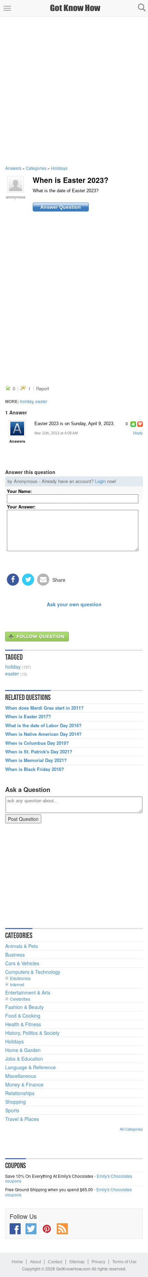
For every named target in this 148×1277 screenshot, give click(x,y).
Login (100, 481)
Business (15, 954)
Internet (17, 984)
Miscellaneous (20, 1075)
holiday (26, 401)
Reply (138, 433)
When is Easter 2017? (28, 716)
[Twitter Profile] (30, 1228)
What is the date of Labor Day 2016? (43, 725)
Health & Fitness (23, 1024)
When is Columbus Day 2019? (37, 743)
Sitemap (77, 1261)
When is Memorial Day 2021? (36, 760)
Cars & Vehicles (22, 963)
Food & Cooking (22, 1015)
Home (17, 1261)
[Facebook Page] (15, 1228)
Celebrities (20, 999)
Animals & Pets (21, 946)
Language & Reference (30, 1067)
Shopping (15, 1101)
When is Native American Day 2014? (43, 734)
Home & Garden (23, 1050)
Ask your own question (74, 604)
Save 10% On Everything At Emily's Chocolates (49, 1176)
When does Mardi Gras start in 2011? (44, 708)
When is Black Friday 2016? (34, 769)
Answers (13, 168)
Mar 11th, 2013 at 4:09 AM (56, 433)
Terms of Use (124, 1261)
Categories (36, 168)
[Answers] (17, 428)
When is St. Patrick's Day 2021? (38, 751)
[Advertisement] (74, 91)
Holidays (59, 168)
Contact (55, 1261)
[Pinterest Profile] (46, 1228)
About (35, 1261)
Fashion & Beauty (24, 1006)
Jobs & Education (24, 1058)
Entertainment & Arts (27, 992)
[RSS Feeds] (62, 1228)
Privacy (98, 1261)
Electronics (20, 978)
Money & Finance (24, 1084)
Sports (12, 1110)
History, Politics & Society (32, 1032)
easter (41, 401)
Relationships (19, 1093)
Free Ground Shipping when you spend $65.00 (49, 1189)
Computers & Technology (32, 971)
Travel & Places (22, 1118)
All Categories (131, 1129)
